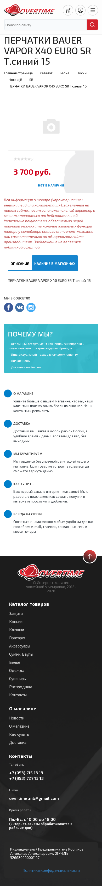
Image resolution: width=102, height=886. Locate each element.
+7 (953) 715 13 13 (26, 772)
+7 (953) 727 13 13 (26, 778)
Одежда (16, 670)
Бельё (14, 662)
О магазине (19, 726)
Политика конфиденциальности (51, 870)
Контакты (18, 694)
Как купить (19, 734)
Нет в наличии (51, 185)
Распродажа (20, 686)
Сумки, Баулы (21, 654)
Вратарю (17, 637)
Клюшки (16, 629)
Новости (16, 718)
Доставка (17, 742)
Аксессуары (19, 646)
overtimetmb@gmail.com (34, 798)
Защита (16, 613)
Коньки (15, 621)
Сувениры (17, 678)
